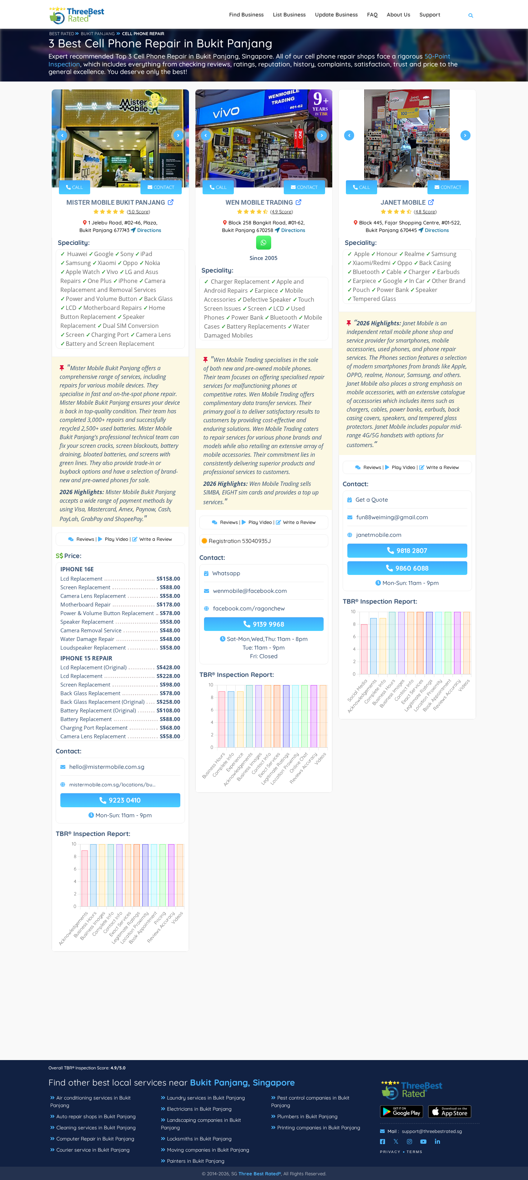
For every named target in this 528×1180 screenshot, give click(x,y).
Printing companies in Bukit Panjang (318, 1127)
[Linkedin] (437, 1141)
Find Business (246, 14)
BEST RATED (61, 33)
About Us (398, 14)
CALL (77, 187)
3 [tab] (120, 170)
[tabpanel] (120, 138)
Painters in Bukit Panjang (195, 1161)
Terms (415, 1152)
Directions (148, 230)
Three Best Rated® (259, 1173)
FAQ (372, 14)
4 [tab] (125, 170)
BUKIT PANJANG (98, 33)
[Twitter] (396, 1141)
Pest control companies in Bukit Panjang (310, 1102)
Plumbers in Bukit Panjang (307, 1116)
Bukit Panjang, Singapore (242, 1082)
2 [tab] (114, 170)
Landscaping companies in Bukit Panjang (201, 1124)
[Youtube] (423, 1141)
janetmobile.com (379, 534)
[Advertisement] (264, 1009)
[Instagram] (409, 1141)
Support (430, 14)
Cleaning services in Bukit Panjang (96, 1127)
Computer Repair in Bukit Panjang (95, 1138)
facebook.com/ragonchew (249, 608)
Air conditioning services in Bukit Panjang (90, 1102)
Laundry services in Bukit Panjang (206, 1098)
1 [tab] (108, 170)
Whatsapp (226, 573)
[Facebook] (382, 1141)
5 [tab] (131, 170)
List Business (289, 14)
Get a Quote (372, 499)
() (138, 211)
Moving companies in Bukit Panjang (208, 1150)
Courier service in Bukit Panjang (93, 1150)
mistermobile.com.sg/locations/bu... (112, 784)
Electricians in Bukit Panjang (199, 1109)
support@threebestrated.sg (432, 1131)
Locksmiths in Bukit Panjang (199, 1138)
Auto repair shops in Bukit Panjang (96, 1116)
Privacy (390, 1152)
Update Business (336, 14)
